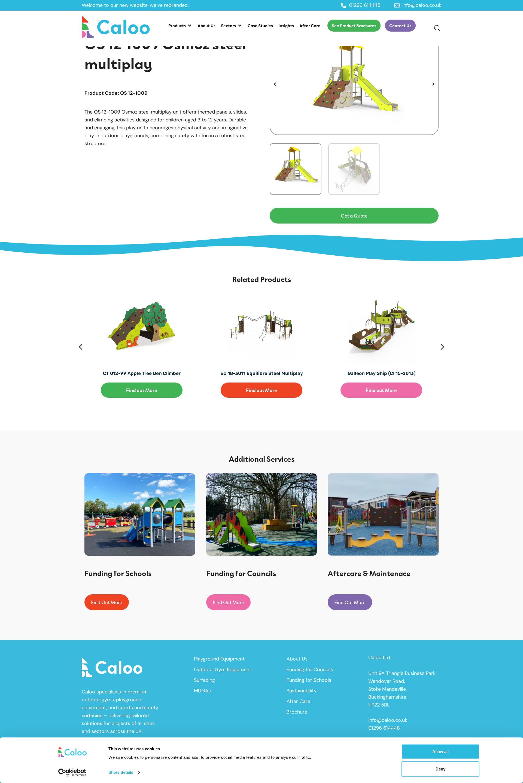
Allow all (440, 751)
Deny (440, 768)
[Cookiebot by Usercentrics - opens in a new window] (72, 772)
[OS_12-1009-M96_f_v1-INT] (354, 84)
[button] (180, 26)
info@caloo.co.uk (387, 720)
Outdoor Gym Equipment (222, 669)
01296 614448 (384, 728)
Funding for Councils (310, 669)
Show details (120, 772)
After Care (298, 701)
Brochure (297, 712)
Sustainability (302, 690)
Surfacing (204, 680)
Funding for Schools (309, 680)
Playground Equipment (219, 659)
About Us (297, 659)
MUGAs (202, 690)
